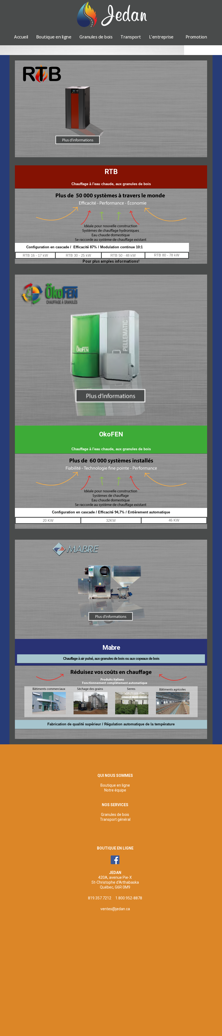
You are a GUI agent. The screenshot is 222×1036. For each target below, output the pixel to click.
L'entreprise (161, 37)
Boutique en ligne (53, 37)
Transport (130, 37)
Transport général (115, 819)
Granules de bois (95, 37)
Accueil (21, 37)
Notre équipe (115, 790)
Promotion (196, 37)
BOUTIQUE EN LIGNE (115, 848)
